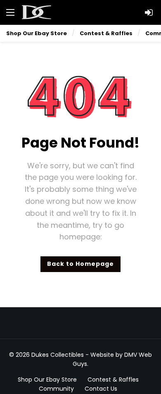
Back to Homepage (80, 264)
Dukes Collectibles (57, 355)
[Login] (148, 12)
